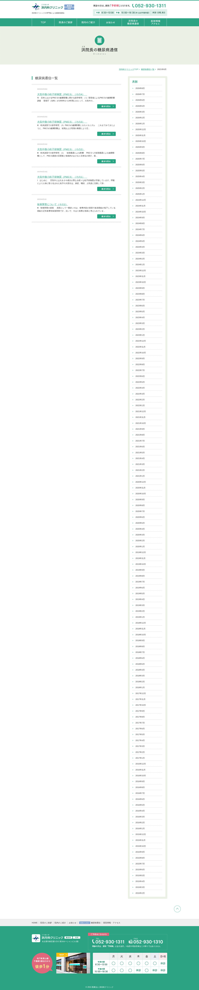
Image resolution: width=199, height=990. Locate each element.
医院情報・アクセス (111, 923)
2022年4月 (140, 388)
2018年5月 (140, 664)
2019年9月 (140, 570)
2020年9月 (140, 499)
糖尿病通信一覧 (147, 69)
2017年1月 (140, 758)
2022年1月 (140, 405)
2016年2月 (140, 822)
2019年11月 (141, 558)
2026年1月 (140, 124)
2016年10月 (141, 775)
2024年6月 (140, 235)
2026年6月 (140, 100)
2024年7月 (140, 229)
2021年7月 (140, 441)
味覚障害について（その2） (52, 204)
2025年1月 (140, 194)
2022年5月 (140, 382)
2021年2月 (140, 470)
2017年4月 (140, 740)
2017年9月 (140, 711)
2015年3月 (140, 887)
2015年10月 (141, 846)
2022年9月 (140, 358)
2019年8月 (140, 576)
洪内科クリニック (126, 69)
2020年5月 (140, 523)
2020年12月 (141, 482)
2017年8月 (140, 717)
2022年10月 (141, 353)
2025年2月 (140, 188)
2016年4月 (140, 811)
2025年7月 (140, 159)
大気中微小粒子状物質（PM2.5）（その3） (62, 121)
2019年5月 (140, 593)
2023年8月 (140, 294)
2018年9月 (140, 640)
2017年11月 (141, 699)
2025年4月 (140, 176)
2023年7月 (140, 300)
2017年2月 (140, 752)
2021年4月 (140, 458)
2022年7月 (140, 370)
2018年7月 (140, 652)
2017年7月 (140, 723)
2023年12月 (141, 270)
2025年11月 (141, 135)
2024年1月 (140, 264)
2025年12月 (141, 129)
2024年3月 (140, 253)
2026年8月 (140, 88)
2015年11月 (141, 840)
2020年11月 (141, 488)
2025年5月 (140, 170)
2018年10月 (141, 635)
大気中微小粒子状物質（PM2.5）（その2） (61, 149)
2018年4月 (140, 670)
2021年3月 (140, 464)
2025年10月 (141, 141)
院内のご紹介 (60, 923)
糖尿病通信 (90, 923)
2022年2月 (140, 400)
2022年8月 (140, 364)
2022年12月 (141, 341)
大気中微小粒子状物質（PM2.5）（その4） (62, 94)
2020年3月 (140, 535)
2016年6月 (140, 799)
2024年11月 (141, 206)
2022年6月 (140, 376)
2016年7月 (140, 793)
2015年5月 (140, 875)
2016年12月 (141, 764)
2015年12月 (141, 834)
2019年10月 (141, 564)
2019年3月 (140, 605)
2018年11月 (141, 629)
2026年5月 (140, 106)
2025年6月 (140, 165)
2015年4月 (140, 881)
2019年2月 (140, 611)
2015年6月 (140, 869)
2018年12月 (141, 623)
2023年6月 (140, 306)
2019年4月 (140, 599)
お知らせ (72, 923)
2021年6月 (140, 447)
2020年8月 (140, 505)
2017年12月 (141, 693)
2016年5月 (140, 805)
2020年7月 (140, 511)
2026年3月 (140, 112)
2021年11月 (141, 417)
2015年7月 (140, 864)
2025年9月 (140, 147)
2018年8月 (140, 646)
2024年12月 (141, 200)
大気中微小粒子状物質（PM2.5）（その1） (62, 177)
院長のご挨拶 (46, 923)
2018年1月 (140, 687)
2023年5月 (140, 311)
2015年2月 (140, 893)
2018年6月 (140, 658)
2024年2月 (140, 259)
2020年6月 (140, 517)
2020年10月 (141, 493)
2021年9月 (140, 429)
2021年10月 (141, 423)
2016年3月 (140, 817)
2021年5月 (140, 452)
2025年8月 (140, 153)
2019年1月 (140, 617)
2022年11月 (141, 347)
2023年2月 (140, 329)
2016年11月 (141, 770)
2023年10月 (141, 282)
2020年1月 (140, 546)
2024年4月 (140, 247)
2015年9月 (140, 852)
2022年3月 (140, 394)
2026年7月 (140, 94)
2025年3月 (140, 182)
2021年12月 (141, 411)
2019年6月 (140, 588)
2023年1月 (140, 335)
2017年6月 (140, 729)
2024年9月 (140, 217)
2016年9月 (140, 781)
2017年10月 (141, 705)
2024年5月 (140, 241)
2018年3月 (140, 676)
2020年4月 (140, 529)
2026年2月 (140, 118)
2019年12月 (141, 552)
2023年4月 (140, 317)
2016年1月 (140, 828)
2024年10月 (141, 212)
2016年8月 (140, 787)
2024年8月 (140, 223)
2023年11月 (141, 276)
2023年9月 (140, 288)
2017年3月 (140, 746)
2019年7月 (140, 582)
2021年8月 (140, 435)
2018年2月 (140, 682)
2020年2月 (140, 540)
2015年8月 (140, 858)
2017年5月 (140, 734)
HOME (34, 923)
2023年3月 (140, 323)
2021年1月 (140, 476)
